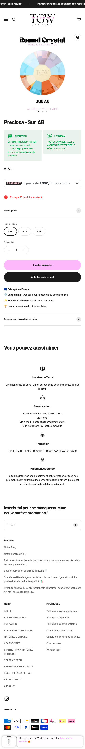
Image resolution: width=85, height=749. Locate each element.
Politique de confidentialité (61, 623)
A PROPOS (10, 686)
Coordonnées (53, 643)
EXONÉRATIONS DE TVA (17, 673)
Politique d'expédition (58, 617)
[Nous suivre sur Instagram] (6, 698)
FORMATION (10, 623)
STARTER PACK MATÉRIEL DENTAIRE (18, 651)
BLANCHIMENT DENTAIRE (18, 630)
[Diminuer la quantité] (9, 250)
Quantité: (9, 242)
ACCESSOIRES (12, 643)
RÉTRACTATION (12, 679)
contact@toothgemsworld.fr (49, 421)
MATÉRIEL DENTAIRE (15, 636)
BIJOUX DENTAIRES (15, 617)
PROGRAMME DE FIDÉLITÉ (18, 666)
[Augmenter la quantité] (24, 250)
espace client (18, 564)
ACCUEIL (9, 610)
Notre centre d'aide (15, 553)
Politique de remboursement (62, 610)
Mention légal (53, 649)
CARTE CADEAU (13, 660)
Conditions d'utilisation (59, 630)
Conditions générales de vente (63, 636)
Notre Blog (10, 547)
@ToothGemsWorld (51, 425)
